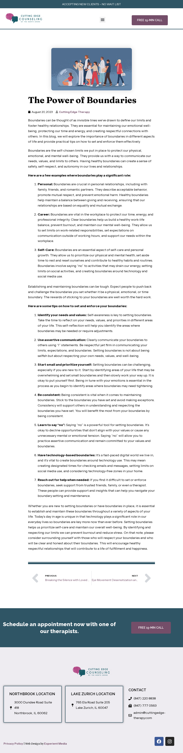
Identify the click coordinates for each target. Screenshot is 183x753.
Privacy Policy (13, 743)
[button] (102, 20)
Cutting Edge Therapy (74, 112)
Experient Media (55, 743)
